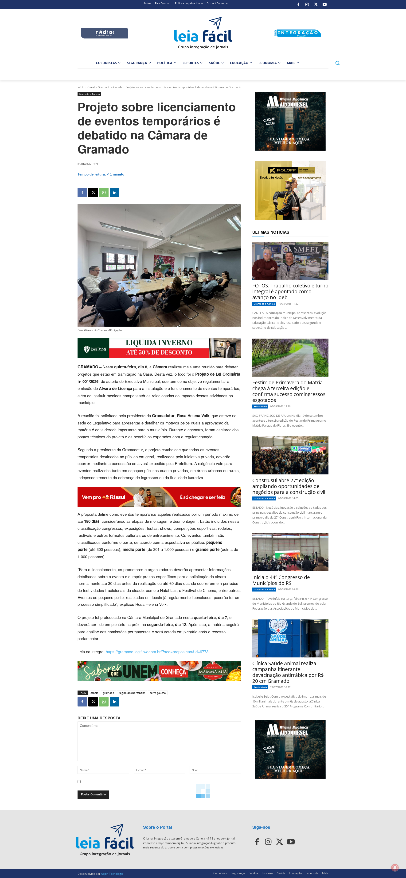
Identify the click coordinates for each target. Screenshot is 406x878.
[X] (316, 4)
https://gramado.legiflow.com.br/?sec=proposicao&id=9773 (157, 651)
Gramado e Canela (110, 87)
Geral (91, 87)
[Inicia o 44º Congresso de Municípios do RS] (290, 552)
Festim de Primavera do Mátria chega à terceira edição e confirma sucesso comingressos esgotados (288, 391)
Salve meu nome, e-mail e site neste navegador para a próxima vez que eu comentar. (147, 785)
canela (94, 693)
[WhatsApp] (104, 192)
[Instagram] (307, 4)
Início (81, 87)
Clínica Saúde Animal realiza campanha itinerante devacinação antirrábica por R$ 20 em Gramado (288, 672)
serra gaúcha (158, 693)
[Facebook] (298, 4)
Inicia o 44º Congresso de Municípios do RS (281, 580)
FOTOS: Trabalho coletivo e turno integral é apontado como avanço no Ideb (290, 291)
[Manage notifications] (395, 867)
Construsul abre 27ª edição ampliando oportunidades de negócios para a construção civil (288, 486)
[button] (337, 63)
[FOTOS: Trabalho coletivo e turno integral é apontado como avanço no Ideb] (290, 261)
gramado (108, 693)
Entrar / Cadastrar (218, 3)
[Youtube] (324, 4)
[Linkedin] (114, 192)
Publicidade (260, 406)
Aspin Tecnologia (112, 874)
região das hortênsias (132, 693)
